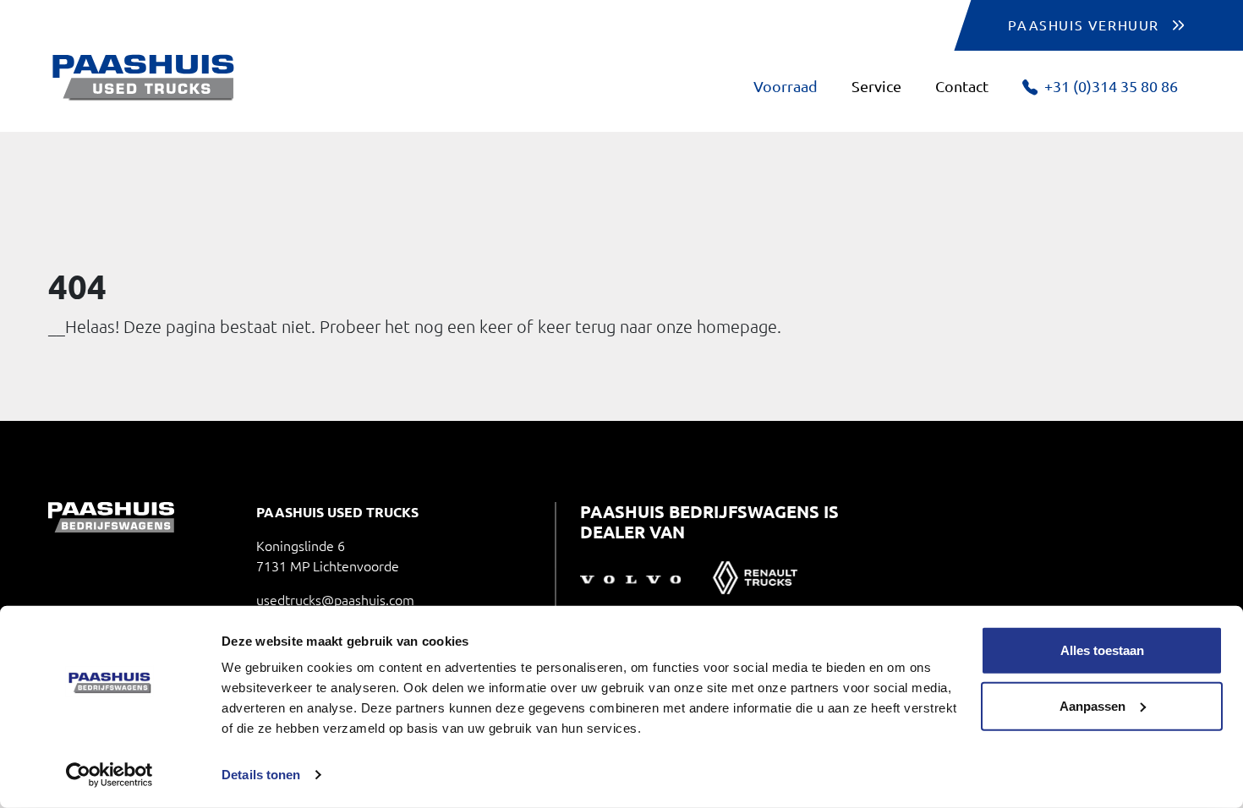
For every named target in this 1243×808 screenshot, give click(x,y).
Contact (961, 86)
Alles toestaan (1102, 650)
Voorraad (785, 86)
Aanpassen (1092, 705)
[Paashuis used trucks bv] (143, 78)
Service (876, 86)
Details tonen (261, 774)
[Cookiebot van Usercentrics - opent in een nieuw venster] (109, 775)
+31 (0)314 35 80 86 (1111, 86)
